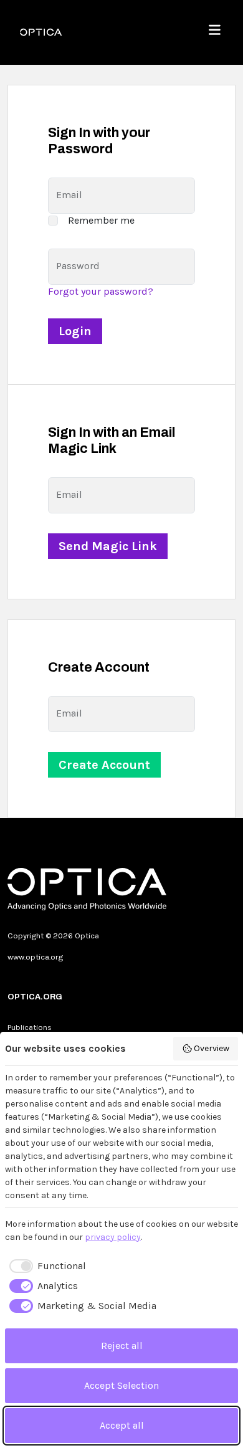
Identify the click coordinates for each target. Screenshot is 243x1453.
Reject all (122, 1345)
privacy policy (113, 1237)
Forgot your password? (100, 291)
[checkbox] (45, 1266)
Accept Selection (121, 1385)
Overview (211, 1048)
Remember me (101, 220)
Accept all (122, 1425)
